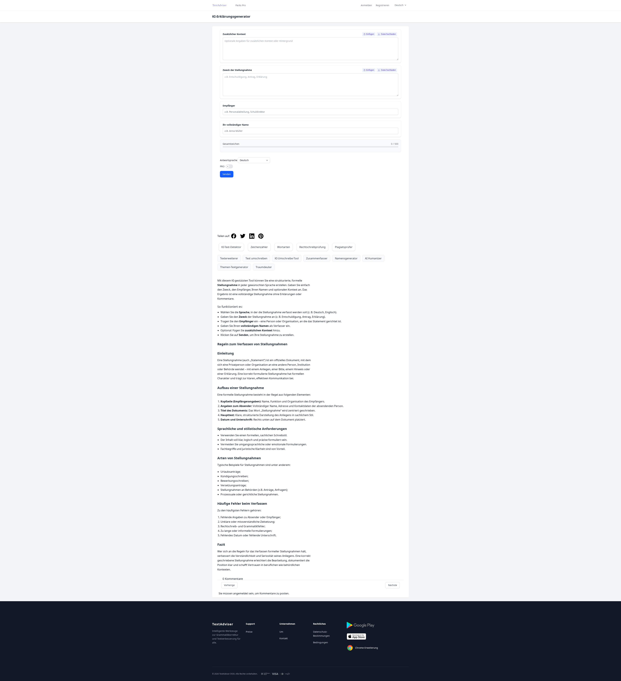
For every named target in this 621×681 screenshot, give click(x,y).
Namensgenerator (346, 258)
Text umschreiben (256, 258)
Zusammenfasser (316, 258)
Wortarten (283, 247)
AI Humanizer (373, 258)
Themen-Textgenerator (234, 267)
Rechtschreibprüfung (312, 247)
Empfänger (229, 105)
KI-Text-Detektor (231, 247)
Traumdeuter (264, 267)
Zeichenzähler (259, 247)
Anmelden (366, 5)
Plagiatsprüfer (344, 247)
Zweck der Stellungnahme (237, 70)
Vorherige (229, 585)
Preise (249, 631)
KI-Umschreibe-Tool (287, 258)
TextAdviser (222, 624)
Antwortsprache (228, 160)
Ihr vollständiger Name (236, 124)
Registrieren (382, 5)
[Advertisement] (310, 206)
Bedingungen (320, 642)
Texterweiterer (229, 258)
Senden (227, 174)
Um (281, 631)
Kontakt (283, 638)
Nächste (392, 585)
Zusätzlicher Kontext (234, 34)
